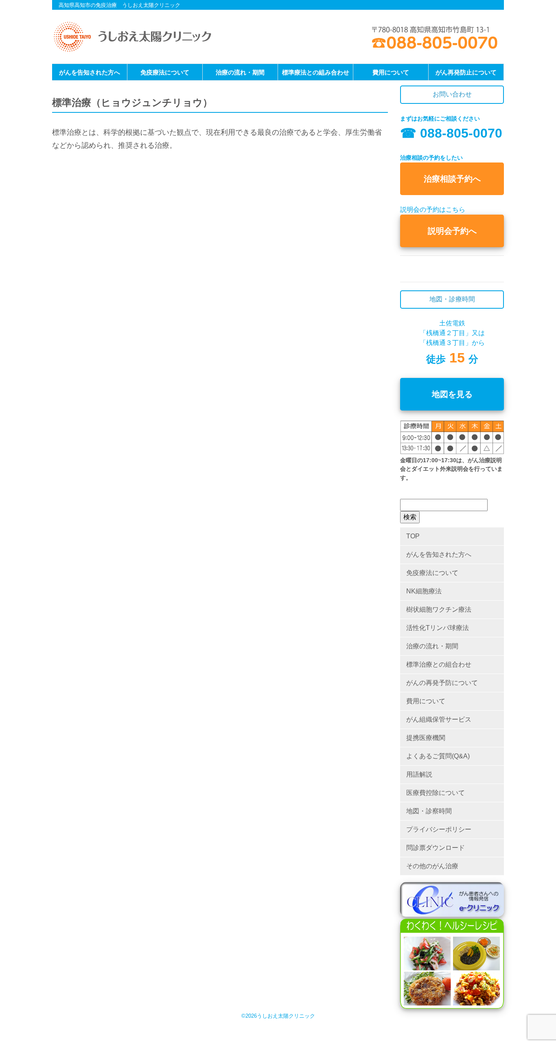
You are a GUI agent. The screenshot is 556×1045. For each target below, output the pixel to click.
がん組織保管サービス (438, 719)
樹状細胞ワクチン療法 (438, 609)
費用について (390, 72)
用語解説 (419, 774)
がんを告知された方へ (89, 72)
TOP (413, 536)
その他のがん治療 (432, 866)
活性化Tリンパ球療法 (437, 627)
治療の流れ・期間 (240, 72)
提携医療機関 (425, 737)
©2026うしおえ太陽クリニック (278, 1016)
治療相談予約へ (452, 178)
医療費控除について (435, 792)
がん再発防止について (466, 72)
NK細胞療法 (424, 591)
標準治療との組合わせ (438, 664)
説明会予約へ (452, 230)
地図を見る (452, 394)
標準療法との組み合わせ (315, 72)
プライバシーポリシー (438, 829)
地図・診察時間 (429, 811)
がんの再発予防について (442, 682)
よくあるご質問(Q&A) (438, 756)
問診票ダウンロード (435, 847)
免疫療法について (164, 72)
